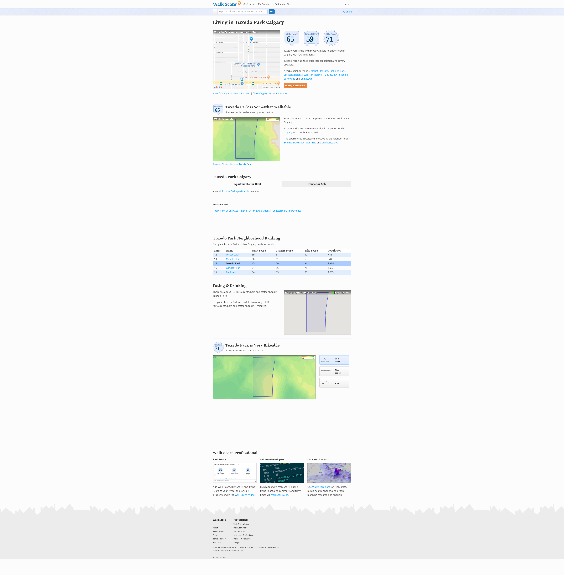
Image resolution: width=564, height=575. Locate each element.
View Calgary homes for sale (268, 93)
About (215, 528)
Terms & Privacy (219, 539)
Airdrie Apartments (260, 210)
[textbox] (243, 11)
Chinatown (307, 78)
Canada (216, 164)
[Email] (223, 524)
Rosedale (343, 74)
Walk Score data (321, 487)
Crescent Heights (293, 74)
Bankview (231, 272)
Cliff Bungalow (329, 142)
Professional (241, 519)
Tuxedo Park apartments (235, 191)
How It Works (218, 532)
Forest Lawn (232, 254)
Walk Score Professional (235, 452)
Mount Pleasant (319, 71)
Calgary (233, 164)
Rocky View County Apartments (230, 210)
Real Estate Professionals (244, 535)
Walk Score (219, 519)
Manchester (232, 259)
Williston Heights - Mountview (320, 74)
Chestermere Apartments (287, 210)
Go (271, 11)
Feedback (217, 543)
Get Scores (248, 4)
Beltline (288, 142)
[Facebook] (219, 524)
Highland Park (337, 71)
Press (215, 535)
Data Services (239, 532)
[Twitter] (214, 524)
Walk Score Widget (245, 495)
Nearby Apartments (295, 85)
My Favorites (264, 4)
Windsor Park (233, 268)
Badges (237, 543)
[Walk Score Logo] (227, 3)
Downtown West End (304, 142)
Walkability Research (242, 539)
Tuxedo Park (245, 164)
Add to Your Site (283, 4)
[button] (215, 11)
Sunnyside (289, 78)
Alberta (225, 164)
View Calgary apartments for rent (231, 93)
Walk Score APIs (279, 495)
